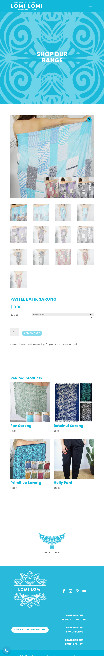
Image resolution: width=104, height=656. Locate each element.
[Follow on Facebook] (63, 591)
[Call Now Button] (6, 650)
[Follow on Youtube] (84, 591)
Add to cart (32, 333)
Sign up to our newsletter (30, 629)
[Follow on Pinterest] (77, 591)
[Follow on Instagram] (70, 591)
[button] (89, 119)
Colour (14, 315)
